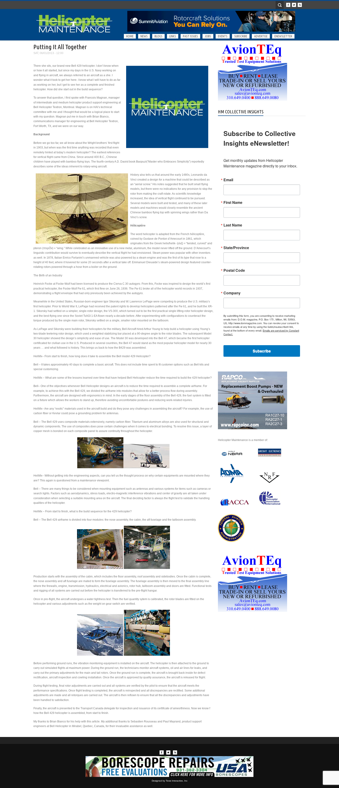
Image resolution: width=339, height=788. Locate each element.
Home (130, 36)
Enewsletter (283, 36)
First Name (232, 202)
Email (228, 180)
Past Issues (190, 36)
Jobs (208, 36)
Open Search (280, 5)
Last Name (232, 225)
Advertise (261, 36)
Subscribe (240, 36)
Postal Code (234, 270)
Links (172, 36)
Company (232, 293)
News (144, 36)
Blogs (158, 36)
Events (222, 36)
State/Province (236, 248)
